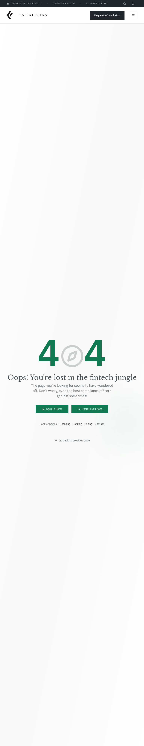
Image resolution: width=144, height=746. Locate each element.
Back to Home (54, 409)
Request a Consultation (107, 15)
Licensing (65, 424)
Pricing (88, 424)
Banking (77, 424)
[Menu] (133, 15)
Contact (99, 424)
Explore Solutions (92, 409)
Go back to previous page (74, 440)
